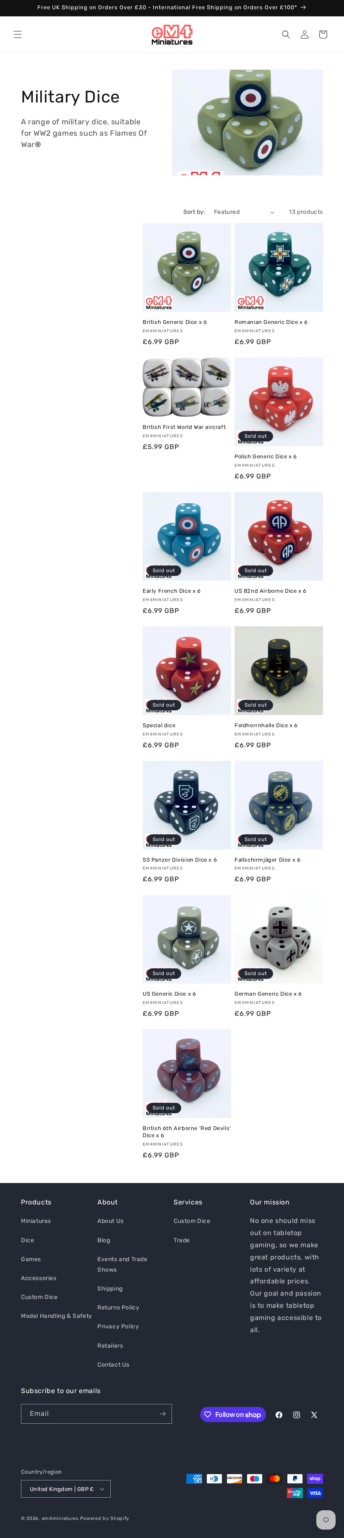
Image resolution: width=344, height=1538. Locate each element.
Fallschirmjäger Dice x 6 (267, 860)
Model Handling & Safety (56, 1316)
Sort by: (194, 212)
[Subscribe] (162, 1414)
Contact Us (113, 1364)
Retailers (110, 1345)
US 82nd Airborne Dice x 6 (271, 591)
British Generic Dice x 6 (175, 322)
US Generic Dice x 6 (169, 994)
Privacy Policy (118, 1326)
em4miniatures (60, 1518)
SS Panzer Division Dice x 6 (180, 860)
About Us (110, 1221)
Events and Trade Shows (122, 1264)
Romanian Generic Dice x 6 (271, 322)
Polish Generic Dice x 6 (266, 456)
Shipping (110, 1288)
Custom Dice (39, 1297)
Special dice (159, 725)
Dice (27, 1240)
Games (31, 1259)
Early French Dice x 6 (172, 591)
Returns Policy (118, 1307)
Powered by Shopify (104, 1518)
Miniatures (36, 1221)
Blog (103, 1240)
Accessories (39, 1278)
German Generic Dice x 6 (268, 994)
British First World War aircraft (184, 427)
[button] (17, 34)
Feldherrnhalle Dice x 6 (266, 725)
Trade (182, 1240)
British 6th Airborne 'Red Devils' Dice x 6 (187, 1131)
